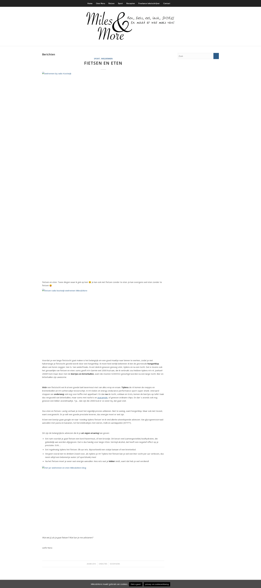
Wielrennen (107, 58)
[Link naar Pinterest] (213, 26)
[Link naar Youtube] (217, 26)
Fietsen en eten (103, 63)
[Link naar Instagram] (205, 26)
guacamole (102, 397)
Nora (117, 564)
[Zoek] (173, 3)
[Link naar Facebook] (200, 26)
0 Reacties (103, 564)
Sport (97, 58)
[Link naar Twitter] (209, 26)
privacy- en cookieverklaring (157, 584)
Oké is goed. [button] (136, 584)
